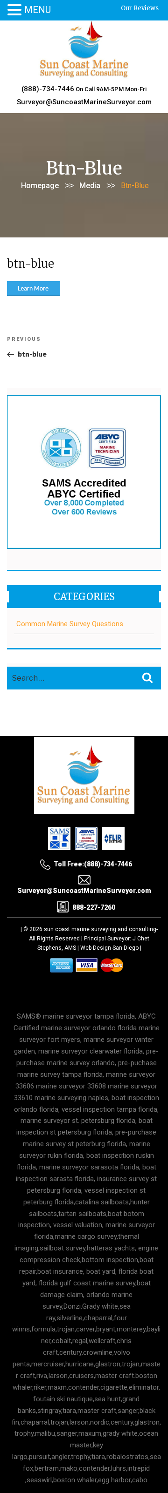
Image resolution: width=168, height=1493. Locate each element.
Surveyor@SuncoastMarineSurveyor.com (84, 102)
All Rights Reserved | (56, 938)
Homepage (40, 185)
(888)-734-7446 (47, 89)
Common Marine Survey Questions (69, 624)
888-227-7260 (93, 907)
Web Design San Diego (109, 948)
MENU (37, 9)
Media (89, 185)
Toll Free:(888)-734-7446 (93, 864)
